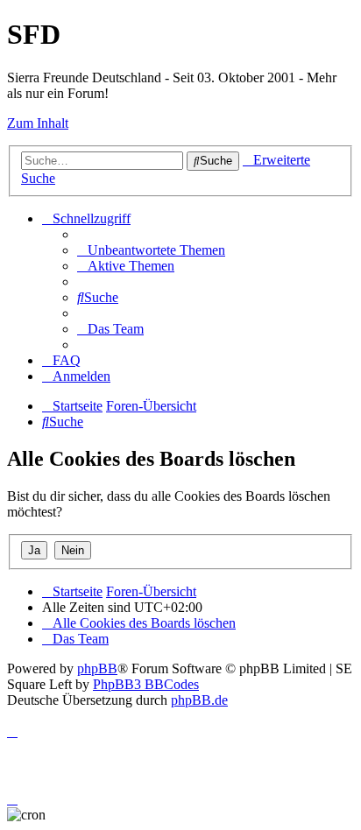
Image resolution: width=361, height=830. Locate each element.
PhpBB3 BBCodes (146, 684)
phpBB (97, 668)
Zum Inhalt (37, 123)
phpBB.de (199, 700)
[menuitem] (151, 250)
